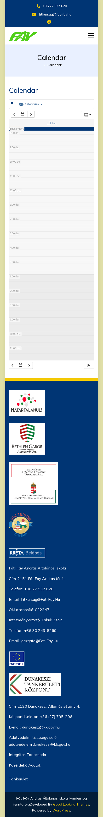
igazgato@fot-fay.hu (39, 640)
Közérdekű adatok (25, 765)
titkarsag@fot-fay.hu (55, 14)
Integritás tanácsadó (27, 754)
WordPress (61, 810)
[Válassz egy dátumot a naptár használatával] (23, 114)
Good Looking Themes (71, 804)
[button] (89, 365)
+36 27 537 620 (55, 6)
